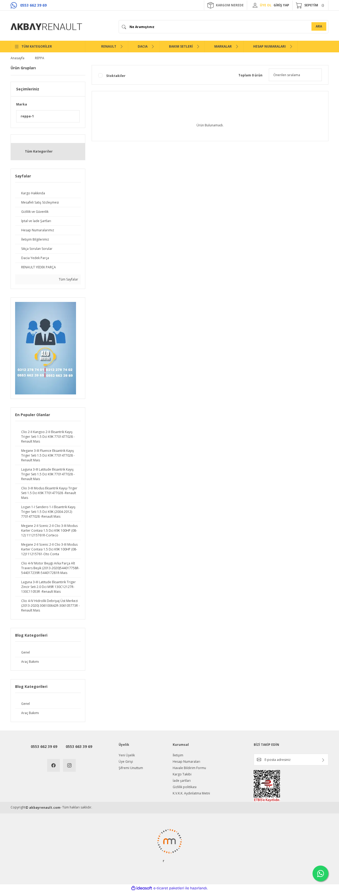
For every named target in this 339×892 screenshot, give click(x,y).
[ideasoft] (141, 888)
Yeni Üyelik (127, 755)
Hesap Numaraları (186, 761)
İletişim (178, 755)
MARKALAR (223, 46)
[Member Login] (255, 5)
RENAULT (108, 46)
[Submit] (323, 760)
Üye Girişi (126, 761)
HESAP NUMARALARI (269, 46)
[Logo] (46, 26)
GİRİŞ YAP (281, 5)
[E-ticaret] (168, 888)
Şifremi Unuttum (131, 768)
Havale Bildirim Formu (189, 768)
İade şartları (182, 780)
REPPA (39, 58)
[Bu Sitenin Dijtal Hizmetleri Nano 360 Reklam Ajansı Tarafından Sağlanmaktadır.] (169, 845)
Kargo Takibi (182, 774)
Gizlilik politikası (185, 787)
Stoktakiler (116, 75)
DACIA (143, 46)
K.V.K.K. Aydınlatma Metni (191, 793)
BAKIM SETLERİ (181, 46)
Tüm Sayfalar (68, 279)
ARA (319, 26)
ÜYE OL (265, 5)
